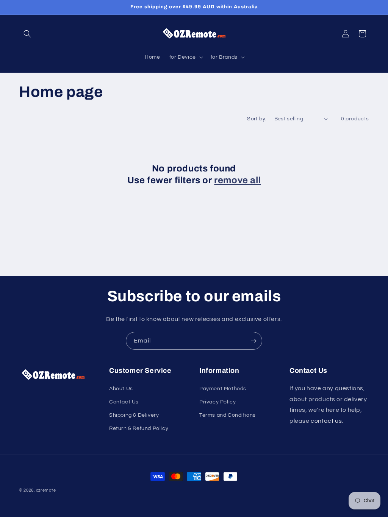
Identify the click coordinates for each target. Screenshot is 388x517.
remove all (237, 180)
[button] (27, 33)
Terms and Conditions (227, 415)
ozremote (46, 490)
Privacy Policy (217, 402)
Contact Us (124, 402)
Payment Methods (222, 388)
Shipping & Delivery (134, 415)
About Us (121, 388)
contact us (326, 421)
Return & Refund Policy (138, 428)
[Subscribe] (253, 341)
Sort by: (256, 118)
